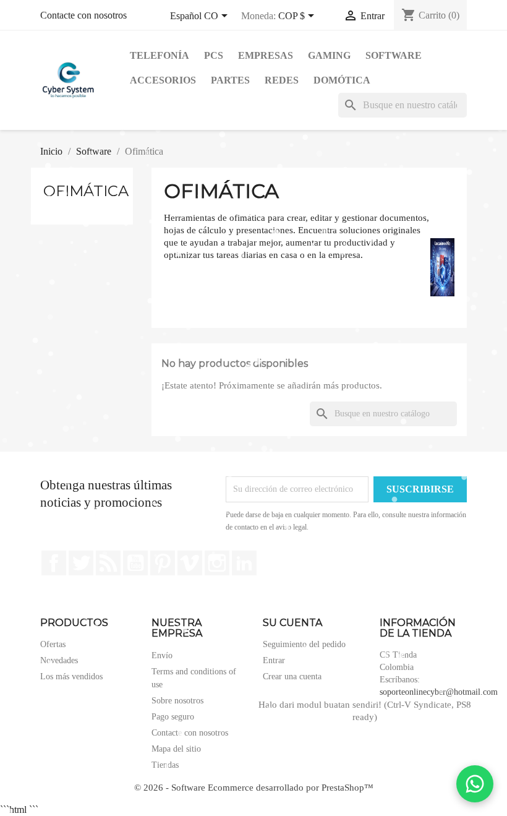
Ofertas (53, 644)
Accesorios (163, 80)
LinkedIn (244, 563)
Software (393, 55)
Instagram (217, 563)
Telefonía (159, 55)
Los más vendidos (71, 676)
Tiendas (165, 765)
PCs (213, 55)
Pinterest (162, 563)
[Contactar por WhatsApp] (474, 783)
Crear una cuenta (292, 676)
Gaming (329, 55)
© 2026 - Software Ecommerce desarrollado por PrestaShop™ (253, 787)
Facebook (53, 563)
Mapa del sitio (176, 749)
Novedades (59, 660)
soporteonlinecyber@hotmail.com (439, 692)
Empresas (265, 55)
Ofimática (86, 191)
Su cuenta (292, 623)
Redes (282, 80)
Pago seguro (172, 716)
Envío (162, 655)
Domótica (341, 80)
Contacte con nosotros (83, 15)
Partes (230, 80)
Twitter (81, 563)
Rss (108, 563)
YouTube (135, 563)
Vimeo (189, 563)
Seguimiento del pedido (304, 644)
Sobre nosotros (177, 700)
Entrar (274, 660)
